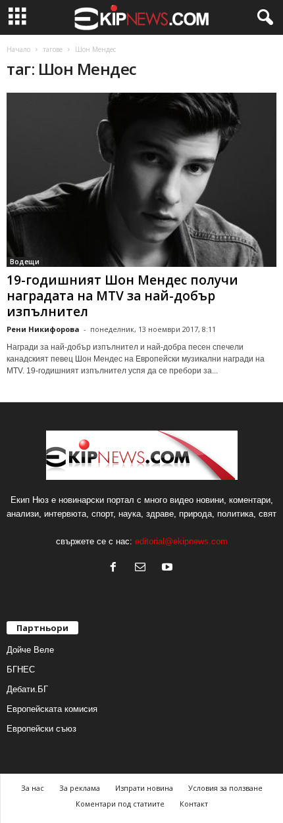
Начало (18, 49)
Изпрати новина (144, 788)
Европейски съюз (41, 729)
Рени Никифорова (43, 329)
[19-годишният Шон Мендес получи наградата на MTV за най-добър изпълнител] (141, 180)
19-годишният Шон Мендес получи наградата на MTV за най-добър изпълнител (122, 295)
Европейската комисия (52, 709)
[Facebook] (116, 568)
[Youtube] (169, 568)
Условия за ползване (225, 788)
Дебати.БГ (27, 689)
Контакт (194, 804)
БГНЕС (21, 669)
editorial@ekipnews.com (181, 541)
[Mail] (143, 568)
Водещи (24, 261)
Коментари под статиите (120, 804)
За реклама (79, 788)
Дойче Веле (30, 650)
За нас (32, 788)
